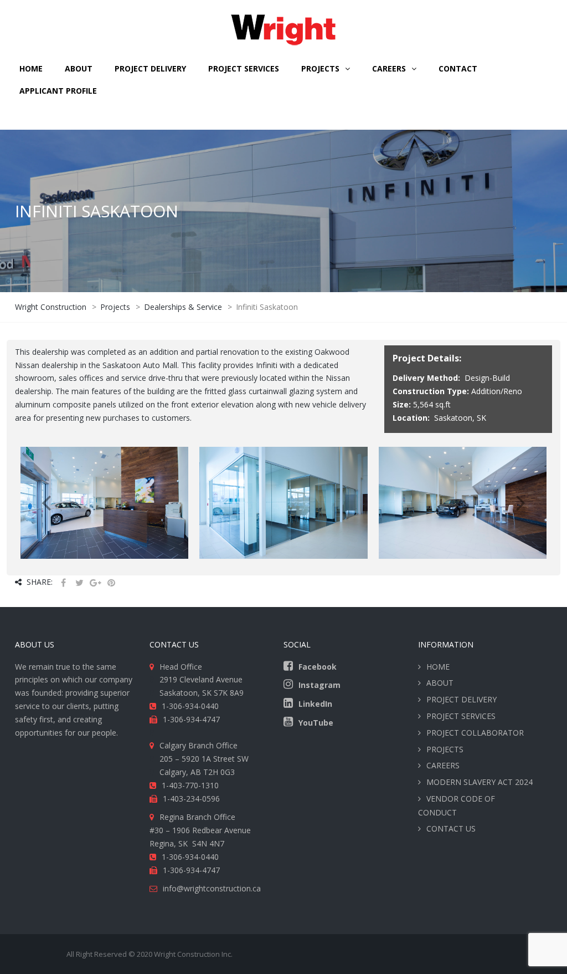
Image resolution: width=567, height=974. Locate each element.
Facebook (317, 666)
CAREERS (389, 68)
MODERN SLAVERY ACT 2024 (479, 782)
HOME (31, 68)
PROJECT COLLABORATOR (475, 732)
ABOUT (78, 68)
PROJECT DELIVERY (150, 68)
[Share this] (63, 582)
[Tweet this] (79, 582)
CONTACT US (451, 828)
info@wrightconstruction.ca (212, 888)
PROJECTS (444, 749)
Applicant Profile (58, 90)
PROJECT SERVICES (243, 68)
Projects (320, 68)
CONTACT (458, 68)
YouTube (315, 722)
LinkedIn (315, 703)
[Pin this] (111, 582)
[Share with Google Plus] (95, 582)
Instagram (319, 685)
